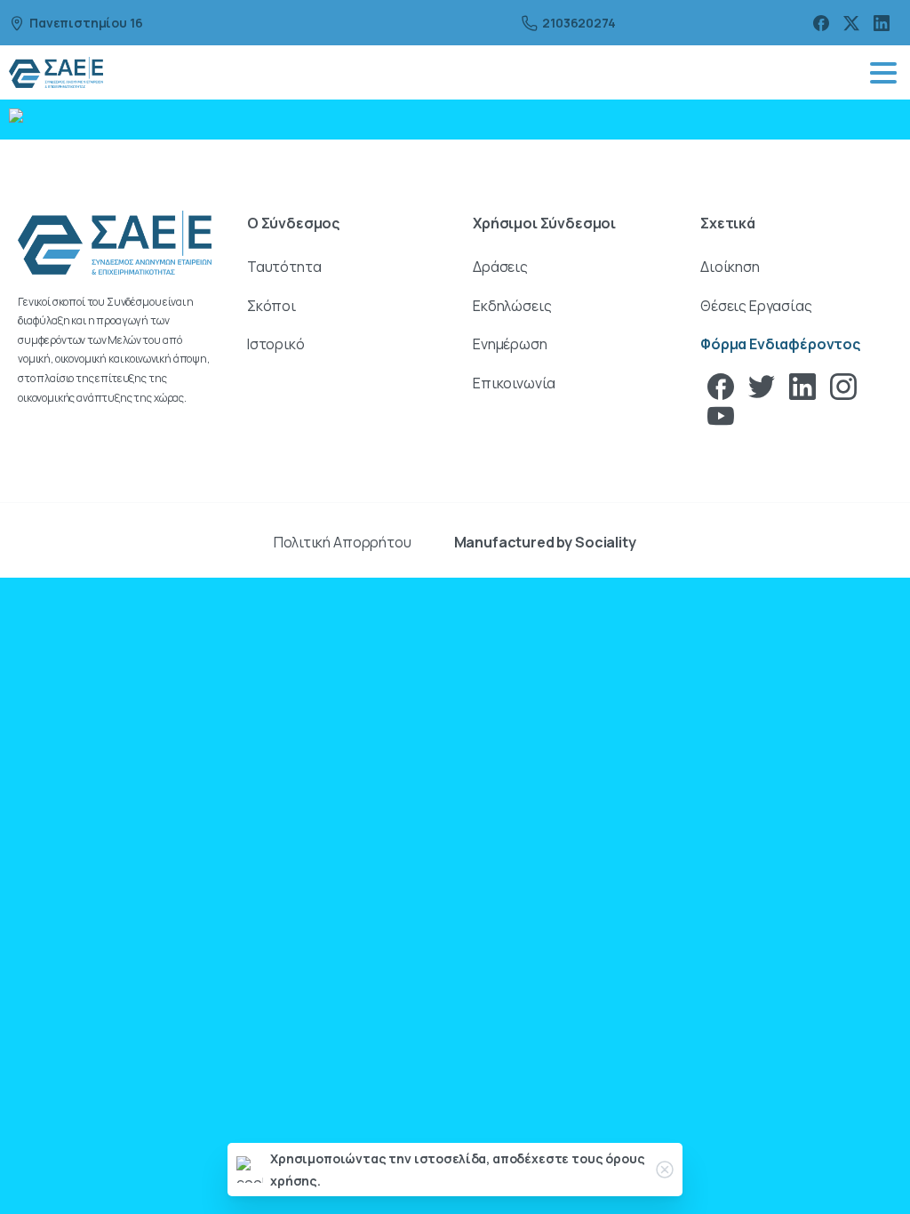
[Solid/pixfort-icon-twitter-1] (761, 385)
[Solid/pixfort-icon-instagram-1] (843, 385)
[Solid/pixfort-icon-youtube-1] (720, 414)
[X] (851, 22)
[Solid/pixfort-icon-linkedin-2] (802, 385)
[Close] (665, 1169)
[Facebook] (821, 22)
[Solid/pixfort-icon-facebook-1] (720, 385)
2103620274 (578, 22)
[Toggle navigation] (883, 73)
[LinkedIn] (881, 22)
